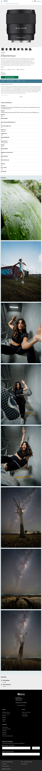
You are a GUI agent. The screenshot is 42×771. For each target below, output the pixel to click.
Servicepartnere (24, 764)
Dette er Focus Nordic (26, 712)
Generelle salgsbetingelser (7, 761)
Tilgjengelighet (25, 715)
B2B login (39, 1)
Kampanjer (4, 730)
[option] (2, 49)
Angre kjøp (4, 764)
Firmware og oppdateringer (7, 735)
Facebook (4, 717)
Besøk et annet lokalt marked (8, 751)
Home (2, 3)
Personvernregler (5, 766)
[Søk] (32, 1)
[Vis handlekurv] (35, 1)
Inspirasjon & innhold (6, 728)
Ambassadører (5, 727)
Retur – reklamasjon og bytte (26, 761)
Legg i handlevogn (10, 77)
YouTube (3, 719)
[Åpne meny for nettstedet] (2, 1)
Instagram (4, 715)
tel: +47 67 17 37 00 (6, 714)
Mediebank (4, 734)
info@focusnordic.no (6, 712)
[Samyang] (3, 52)
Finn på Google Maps (21, 705)
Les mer (2, 66)
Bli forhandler (24, 714)
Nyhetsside (4, 732)
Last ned (4, 682)
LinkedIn (4, 721)
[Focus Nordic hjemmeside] (6, 1)
